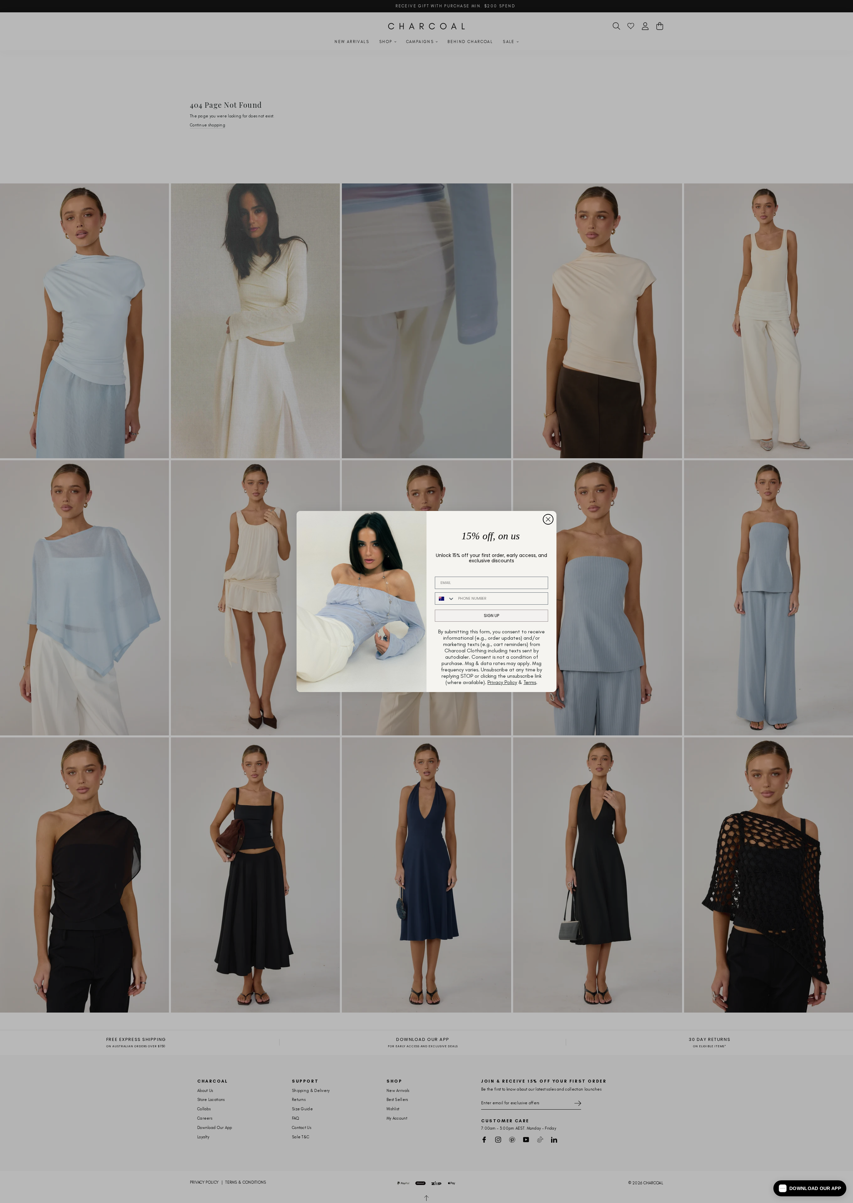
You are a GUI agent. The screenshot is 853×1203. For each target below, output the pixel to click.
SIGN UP (491, 615)
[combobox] (445, 598)
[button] (809, 1188)
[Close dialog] (548, 519)
